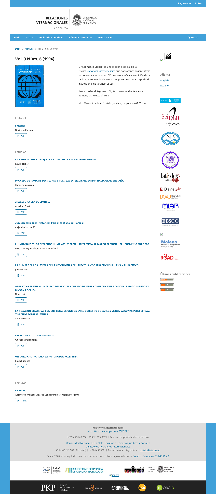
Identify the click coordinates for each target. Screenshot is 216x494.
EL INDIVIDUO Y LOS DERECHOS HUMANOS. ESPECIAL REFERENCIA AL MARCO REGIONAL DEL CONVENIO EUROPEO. (82, 244)
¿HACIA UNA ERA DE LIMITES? (32, 201)
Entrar (198, 3)
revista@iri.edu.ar (150, 450)
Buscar (194, 37)
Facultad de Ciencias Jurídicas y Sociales (127, 443)
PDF (22, 135)
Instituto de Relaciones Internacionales (108, 446)
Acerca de (104, 37)
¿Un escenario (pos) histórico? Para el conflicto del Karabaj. (49, 222)
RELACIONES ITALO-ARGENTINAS (34, 335)
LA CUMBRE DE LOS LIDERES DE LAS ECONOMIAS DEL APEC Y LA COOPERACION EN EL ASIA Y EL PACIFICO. (77, 265)
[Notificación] (161, 60)
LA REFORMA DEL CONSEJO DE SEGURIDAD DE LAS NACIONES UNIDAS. (56, 159)
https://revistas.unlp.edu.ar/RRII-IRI (108, 431)
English (164, 80)
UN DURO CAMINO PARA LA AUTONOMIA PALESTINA (46, 356)
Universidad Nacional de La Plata (84, 443)
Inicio (17, 37)
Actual (29, 37)
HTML (23, 400)
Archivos (29, 48)
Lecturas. (20, 390)
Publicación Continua (51, 37)
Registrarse (184, 3)
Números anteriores (80, 37)
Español (164, 85)
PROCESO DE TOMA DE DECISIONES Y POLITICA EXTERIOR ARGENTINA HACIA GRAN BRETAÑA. (69, 180)
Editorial (20, 125)
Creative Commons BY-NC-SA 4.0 (151, 456)
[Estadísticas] (168, 60)
